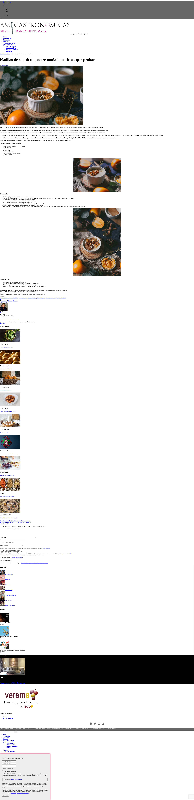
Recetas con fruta (32, 298)
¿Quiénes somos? (8, 742)
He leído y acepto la (12, 557)
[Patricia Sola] (2, 584)
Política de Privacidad (7, 2)
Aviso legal (5, 1)
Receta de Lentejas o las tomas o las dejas (7, 496)
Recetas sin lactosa (61, 298)
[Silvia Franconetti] (2, 574)
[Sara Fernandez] (2, 590)
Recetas (5, 739)
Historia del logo (10, 744)
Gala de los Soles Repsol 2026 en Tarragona (15, 522)
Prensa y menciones (11, 746)
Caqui (1, 298)
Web (1, 545)
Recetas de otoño (41, 298)
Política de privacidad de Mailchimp (20, 793)
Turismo (2, 677)
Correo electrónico (5, 542)
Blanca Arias (5, 65)
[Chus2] (2, 579)
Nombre (2, 540)
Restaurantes (6, 736)
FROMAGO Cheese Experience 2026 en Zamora (12, 650)
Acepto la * (13, 779)
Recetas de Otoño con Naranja (5, 390)
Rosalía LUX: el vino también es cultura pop (15, 521)
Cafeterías (6, 737)
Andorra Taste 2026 (5, 622)
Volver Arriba (3, 730)
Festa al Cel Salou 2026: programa (9, 636)
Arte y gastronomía (8, 740)
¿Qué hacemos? (10, 743)
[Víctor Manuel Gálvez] (2, 595)
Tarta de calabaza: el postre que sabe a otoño (8, 432)
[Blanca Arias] (2, 600)
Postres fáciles (14, 298)
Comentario (3, 537)
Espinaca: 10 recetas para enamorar (6, 347)
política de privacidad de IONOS (64, 553)
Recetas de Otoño (5, 54)
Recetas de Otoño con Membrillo (6, 368)
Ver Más (2, 323)
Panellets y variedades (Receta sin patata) (7, 411)
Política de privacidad (17, 557)
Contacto (8, 747)
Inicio (4, 734)
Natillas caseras (7, 298)
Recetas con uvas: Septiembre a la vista (7, 475)
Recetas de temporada (51, 298)
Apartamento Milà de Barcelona (12, 683)
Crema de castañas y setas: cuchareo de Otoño (8, 517)
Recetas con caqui (23, 298)
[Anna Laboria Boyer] (2, 605)
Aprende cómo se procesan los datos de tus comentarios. (34, 563)
